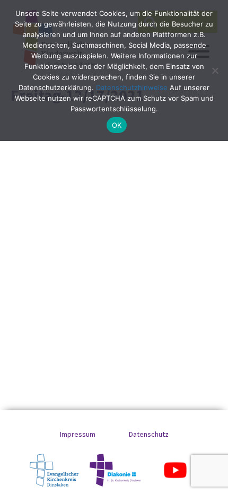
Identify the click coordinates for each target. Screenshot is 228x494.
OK (117, 125)
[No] (214, 70)
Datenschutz (149, 434)
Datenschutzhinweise (132, 87)
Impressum (77, 434)
